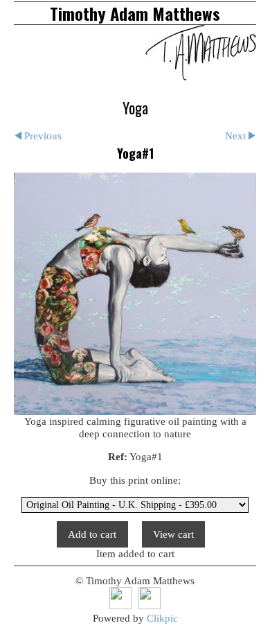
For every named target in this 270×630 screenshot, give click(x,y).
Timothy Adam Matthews (135, 13)
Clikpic (162, 618)
